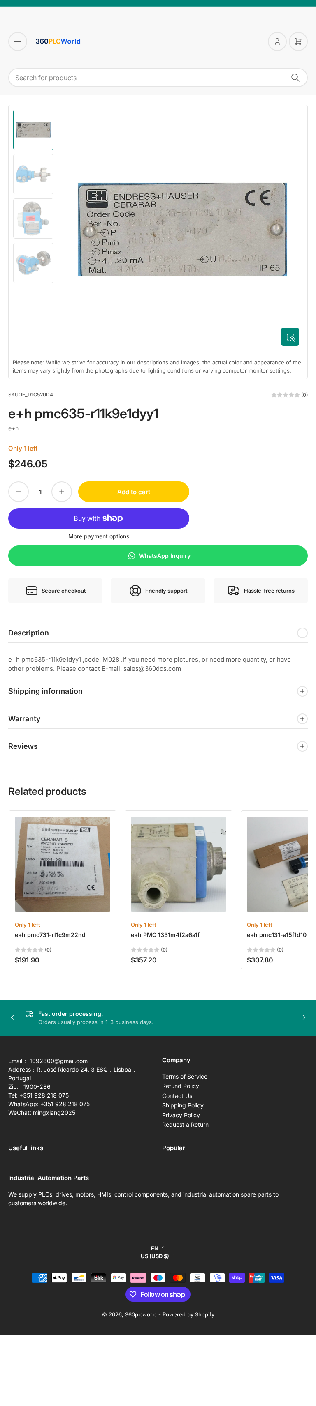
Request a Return (185, 1124)
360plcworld (141, 1314)
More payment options (98, 536)
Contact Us (177, 1095)
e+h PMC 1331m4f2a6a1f (165, 934)
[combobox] (158, 77)
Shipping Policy (183, 1105)
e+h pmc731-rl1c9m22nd (50, 934)
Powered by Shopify (188, 1314)
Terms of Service (184, 1076)
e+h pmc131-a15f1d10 (277, 934)
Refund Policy (180, 1085)
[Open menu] (17, 41)
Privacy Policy (181, 1114)
